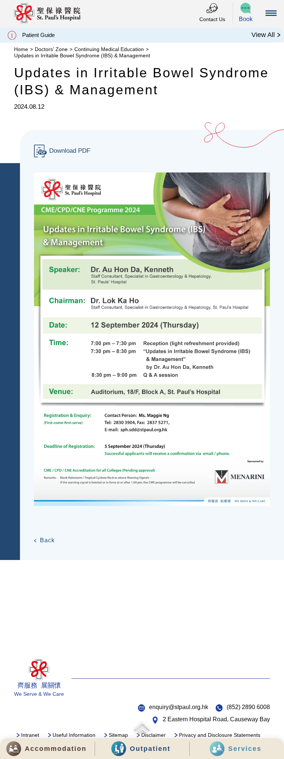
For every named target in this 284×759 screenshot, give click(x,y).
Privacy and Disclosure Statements (219, 735)
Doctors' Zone (51, 49)
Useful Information (74, 735)
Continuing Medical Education (109, 49)
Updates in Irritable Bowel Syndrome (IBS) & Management (82, 55)
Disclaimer (153, 735)
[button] (246, 13)
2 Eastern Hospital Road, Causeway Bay (216, 719)
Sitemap (118, 735)
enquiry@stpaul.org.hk (178, 707)
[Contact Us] (212, 8)
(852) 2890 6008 (248, 707)
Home (21, 49)
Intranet (30, 735)
